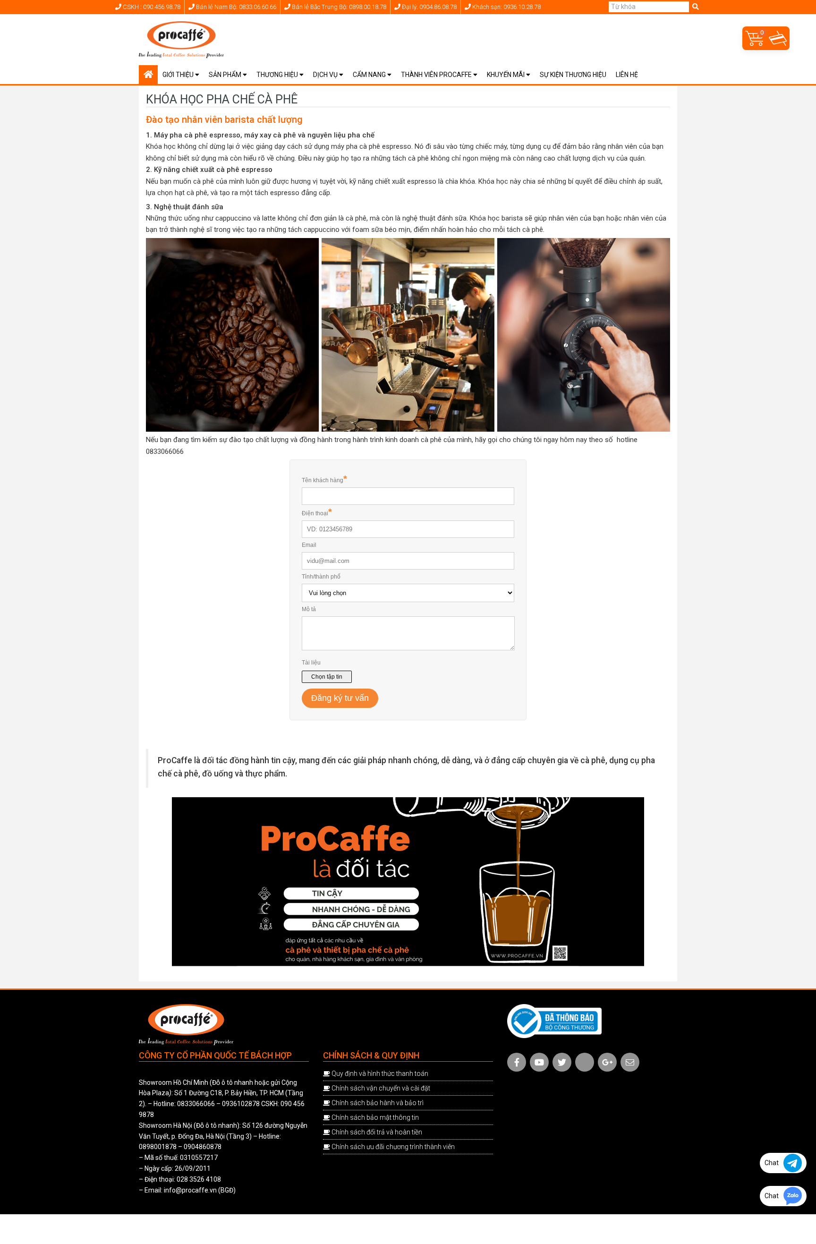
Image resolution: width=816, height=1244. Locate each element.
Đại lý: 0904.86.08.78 (428, 6)
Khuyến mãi (506, 74)
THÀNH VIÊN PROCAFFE (437, 74)
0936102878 (241, 1104)
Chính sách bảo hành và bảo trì (378, 1103)
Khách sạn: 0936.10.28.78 (506, 6)
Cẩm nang (370, 74)
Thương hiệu (277, 74)
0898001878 (158, 1146)
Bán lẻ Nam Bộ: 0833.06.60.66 (235, 6)
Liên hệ (627, 74)
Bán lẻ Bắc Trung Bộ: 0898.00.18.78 (338, 6)
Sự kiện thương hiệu (573, 74)
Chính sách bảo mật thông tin (375, 1117)
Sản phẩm (226, 74)
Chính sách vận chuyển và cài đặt (381, 1088)
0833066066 (196, 1104)
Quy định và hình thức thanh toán (380, 1073)
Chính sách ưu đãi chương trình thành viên (393, 1146)
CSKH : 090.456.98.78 (150, 6)
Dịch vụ (326, 74)
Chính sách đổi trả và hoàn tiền (377, 1132)
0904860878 (202, 1146)
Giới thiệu (178, 74)
